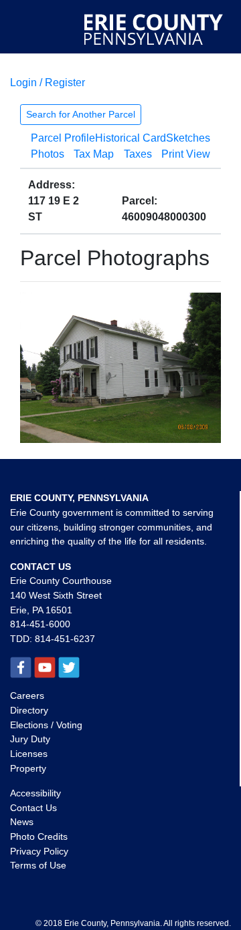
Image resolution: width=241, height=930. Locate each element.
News (21, 821)
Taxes (138, 154)
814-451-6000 (40, 624)
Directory (29, 710)
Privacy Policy (39, 851)
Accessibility (35, 793)
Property (28, 768)
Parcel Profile (63, 138)
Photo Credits (39, 836)
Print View (185, 154)
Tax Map (94, 154)
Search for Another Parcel (80, 114)
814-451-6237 (65, 638)
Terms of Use (38, 865)
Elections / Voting (46, 725)
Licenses (29, 753)
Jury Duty (30, 739)
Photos (47, 154)
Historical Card (130, 138)
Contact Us (33, 807)
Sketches (188, 138)
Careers (27, 695)
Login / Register (47, 82)
